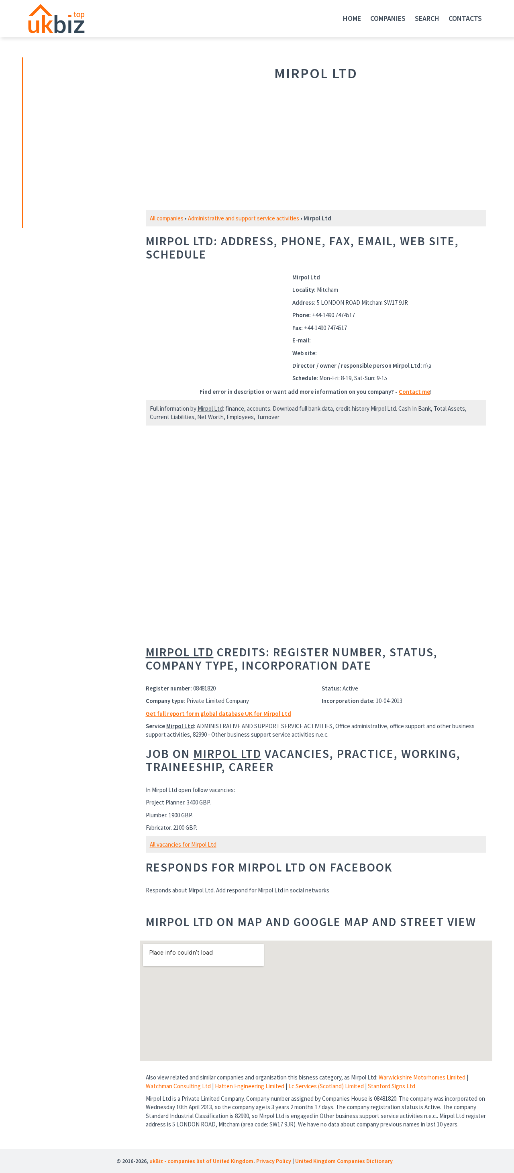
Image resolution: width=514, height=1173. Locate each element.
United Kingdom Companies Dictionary (344, 1161)
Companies (388, 18)
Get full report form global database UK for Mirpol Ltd (218, 713)
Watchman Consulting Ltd (178, 1086)
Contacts (465, 18)
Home (352, 18)
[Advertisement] (79, 141)
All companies (167, 218)
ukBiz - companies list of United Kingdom (201, 1161)
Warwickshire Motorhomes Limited (422, 1077)
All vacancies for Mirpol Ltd (183, 844)
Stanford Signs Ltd (391, 1086)
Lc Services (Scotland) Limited (326, 1086)
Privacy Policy (273, 1161)
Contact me (414, 391)
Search (427, 18)
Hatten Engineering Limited (249, 1086)
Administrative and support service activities (243, 218)
